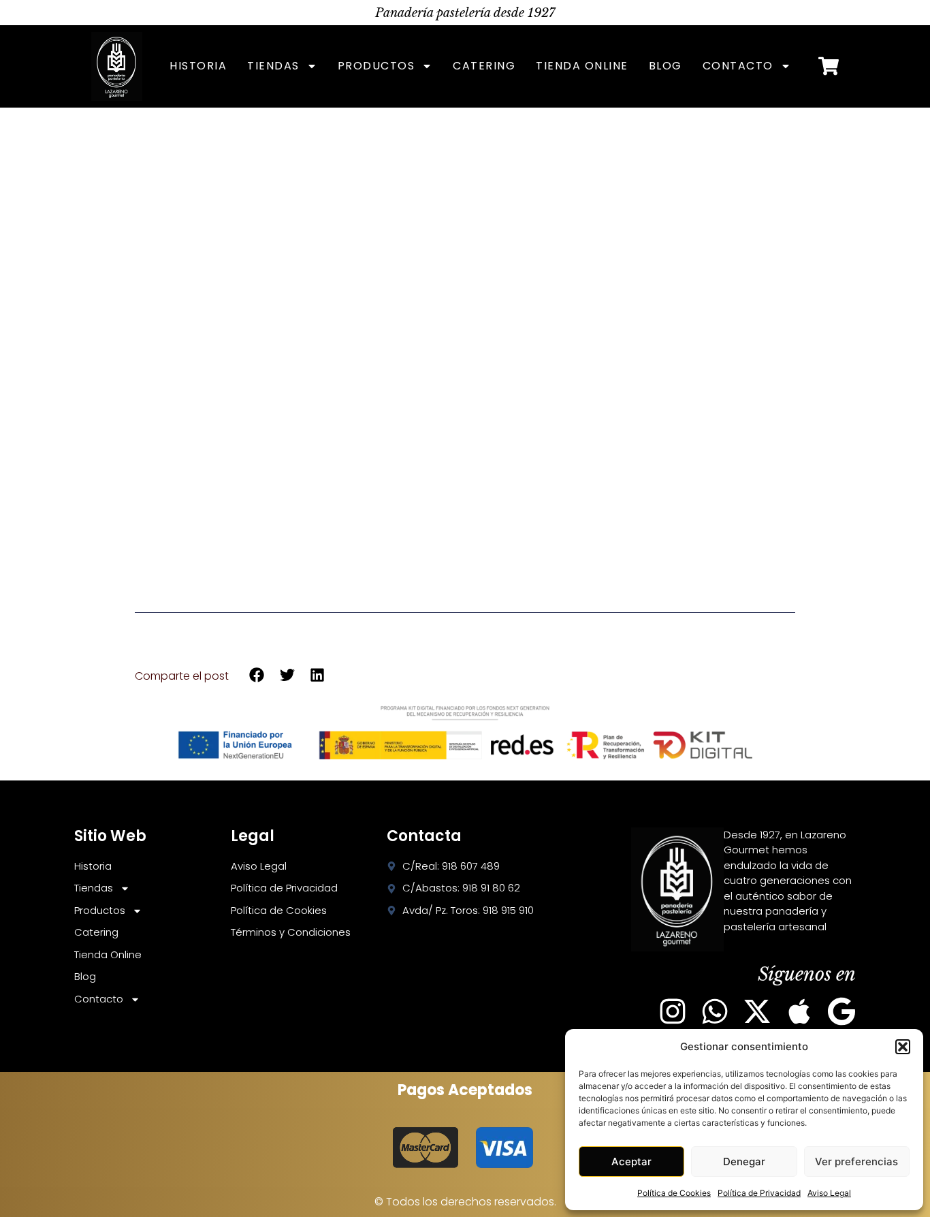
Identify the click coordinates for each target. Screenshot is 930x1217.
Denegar (744, 1161)
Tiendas (273, 66)
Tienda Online (582, 66)
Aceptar (631, 1161)
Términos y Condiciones (291, 932)
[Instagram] (672, 1011)
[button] (903, 1047)
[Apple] (799, 1011)
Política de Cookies (674, 1193)
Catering (484, 66)
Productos (376, 66)
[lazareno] (116, 66)
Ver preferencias (856, 1161)
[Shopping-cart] (828, 66)
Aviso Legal (829, 1193)
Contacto (738, 66)
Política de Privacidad (759, 1193)
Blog (665, 66)
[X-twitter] (757, 1011)
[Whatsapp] (715, 1011)
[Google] (841, 1011)
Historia (198, 66)
